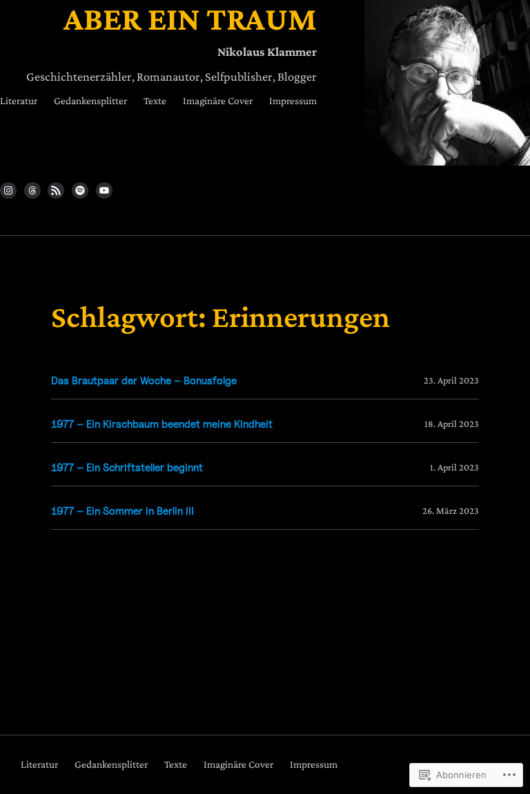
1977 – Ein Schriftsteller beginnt (127, 467)
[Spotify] (80, 190)
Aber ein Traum (190, 18)
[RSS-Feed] (56, 190)
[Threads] (32, 190)
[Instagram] (8, 190)
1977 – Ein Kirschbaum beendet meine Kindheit (162, 424)
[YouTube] (104, 190)
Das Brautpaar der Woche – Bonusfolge (144, 380)
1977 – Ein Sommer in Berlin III (122, 511)
